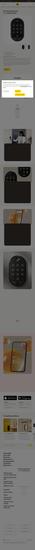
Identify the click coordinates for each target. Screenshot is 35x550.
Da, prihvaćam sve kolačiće (19, 94)
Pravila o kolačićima (24, 86)
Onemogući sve (17, 91)
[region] (17, 89)
